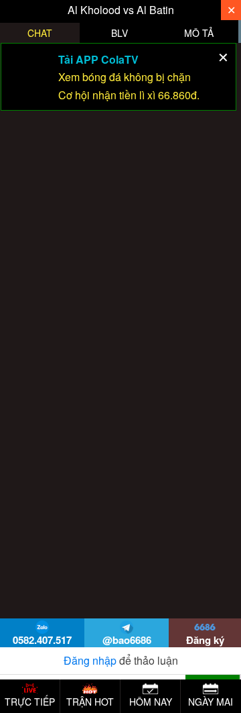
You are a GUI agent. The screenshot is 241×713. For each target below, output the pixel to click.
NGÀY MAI (210, 701)
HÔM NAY (150, 701)
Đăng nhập (90, 660)
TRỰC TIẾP (30, 701)
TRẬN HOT (90, 701)
